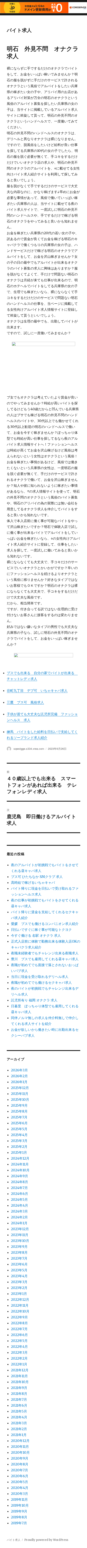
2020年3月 (19, 1493)
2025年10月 (20, 1099)
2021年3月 (19, 1423)
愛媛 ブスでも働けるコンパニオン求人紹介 (45, 924)
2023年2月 (19, 1288)
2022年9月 (19, 1317)
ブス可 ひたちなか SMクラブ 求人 (37, 877)
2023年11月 (19, 1235)
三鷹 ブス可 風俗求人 (25, 702)
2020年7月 (19, 1470)
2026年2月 (19, 1076)
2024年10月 (20, 1170)
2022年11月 (20, 1305)
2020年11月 (20, 1446)
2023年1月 (19, 1294)
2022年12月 (20, 1299)
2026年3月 (19, 1070)
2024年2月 (19, 1217)
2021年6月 (19, 1405)
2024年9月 (19, 1176)
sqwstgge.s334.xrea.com (29, 749)
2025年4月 (19, 1135)
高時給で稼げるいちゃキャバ (33, 882)
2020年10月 (20, 1452)
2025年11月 (19, 1094)
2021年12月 (20, 1370)
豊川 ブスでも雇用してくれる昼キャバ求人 (45, 959)
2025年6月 (19, 1123)
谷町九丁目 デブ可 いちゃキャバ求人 (37, 690)
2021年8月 (19, 1393)
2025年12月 (20, 1088)
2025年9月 (19, 1105)
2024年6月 (19, 1194)
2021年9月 (19, 1388)
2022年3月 (19, 1352)
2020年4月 (19, 1488)
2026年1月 (19, 1082)
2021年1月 (19, 1435)
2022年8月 (19, 1323)
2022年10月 (20, 1311)
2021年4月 (19, 1417)
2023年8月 (19, 1252)
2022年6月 (19, 1335)
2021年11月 (19, 1376)
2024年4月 (19, 1205)
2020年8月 (19, 1464)
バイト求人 (19, 29)
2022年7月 (19, 1329)
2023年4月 (19, 1276)
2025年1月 (19, 1152)
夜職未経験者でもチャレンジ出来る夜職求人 (45, 953)
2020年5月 (19, 1482)
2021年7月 (19, 1399)
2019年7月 (19, 1523)
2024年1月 (19, 1223)
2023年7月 (19, 1258)
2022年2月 (19, 1358)
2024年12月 (20, 1158)
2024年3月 (19, 1211)
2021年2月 (19, 1429)
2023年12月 (20, 1229)
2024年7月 (19, 1188)
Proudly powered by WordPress (46, 1540)
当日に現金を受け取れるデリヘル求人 (39, 977)
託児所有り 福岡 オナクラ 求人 (34, 1000)
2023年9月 (19, 1246)
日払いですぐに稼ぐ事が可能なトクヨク (41, 929)
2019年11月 (19, 1499)
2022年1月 (19, 1364)
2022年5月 (19, 1341)
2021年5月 (19, 1411)
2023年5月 (19, 1270)
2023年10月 (20, 1241)
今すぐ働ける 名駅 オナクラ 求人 (36, 935)
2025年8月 (19, 1111)
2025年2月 (19, 1146)
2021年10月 (20, 1382)
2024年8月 (19, 1182)
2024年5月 (19, 1199)
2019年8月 (19, 1517)
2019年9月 (19, 1511)
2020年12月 (20, 1441)
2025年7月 (19, 1117)
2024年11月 (20, 1164)
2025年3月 (19, 1141)
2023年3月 (19, 1282)
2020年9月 (19, 1458)
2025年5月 (19, 1129)
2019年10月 (20, 1505)
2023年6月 (19, 1264)
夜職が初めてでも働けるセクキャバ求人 (41, 982)
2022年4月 (19, 1346)
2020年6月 (19, 1476)
